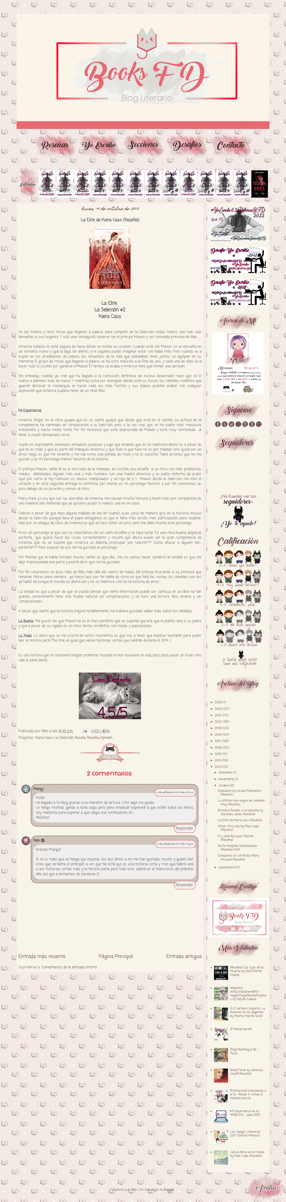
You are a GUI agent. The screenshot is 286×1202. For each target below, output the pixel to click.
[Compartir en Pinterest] (108, 731)
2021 (218, 715)
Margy (38, 789)
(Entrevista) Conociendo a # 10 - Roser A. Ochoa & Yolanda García (248, 1095)
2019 (218, 728)
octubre (224, 785)
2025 (219, 702)
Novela (80, 737)
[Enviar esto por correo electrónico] (93, 731)
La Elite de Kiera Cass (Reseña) (240, 820)
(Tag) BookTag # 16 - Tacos (244, 1051)
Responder (184, 828)
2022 (219, 709)
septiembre (227, 867)
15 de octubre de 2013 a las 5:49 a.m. (175, 792)
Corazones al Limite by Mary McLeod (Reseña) (238, 857)
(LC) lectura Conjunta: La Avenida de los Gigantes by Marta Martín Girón (247, 1012)
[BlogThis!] (97, 731)
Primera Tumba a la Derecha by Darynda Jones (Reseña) (240, 812)
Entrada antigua (183, 956)
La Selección (64, 737)
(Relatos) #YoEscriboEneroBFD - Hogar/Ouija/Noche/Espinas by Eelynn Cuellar (248, 994)
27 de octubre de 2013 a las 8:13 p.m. (175, 844)
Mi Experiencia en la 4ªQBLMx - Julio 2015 (245, 1113)
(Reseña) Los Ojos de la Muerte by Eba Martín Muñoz (246, 971)
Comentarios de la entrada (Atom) (69, 967)
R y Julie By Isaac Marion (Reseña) (236, 838)
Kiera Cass (44, 737)
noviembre (226, 779)
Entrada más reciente (41, 956)
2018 (219, 734)
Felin (36, 840)
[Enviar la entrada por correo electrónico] (85, 731)
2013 (218, 767)
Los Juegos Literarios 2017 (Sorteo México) (245, 1134)
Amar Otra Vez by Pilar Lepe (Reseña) (238, 828)
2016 (218, 748)
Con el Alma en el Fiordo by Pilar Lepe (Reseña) (247, 1154)
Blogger (169, 1190)
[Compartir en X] (101, 731)
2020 (219, 722)
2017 (218, 741)
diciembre (225, 772)
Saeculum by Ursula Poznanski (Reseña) (239, 793)
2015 (218, 754)
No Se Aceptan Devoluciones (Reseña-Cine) (237, 848)
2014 (218, 760)
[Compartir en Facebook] (104, 731)
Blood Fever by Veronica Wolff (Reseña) (246, 1072)
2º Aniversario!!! (241, 1029)
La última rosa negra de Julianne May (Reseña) (241, 802)
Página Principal (116, 956)
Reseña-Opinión (99, 737)
